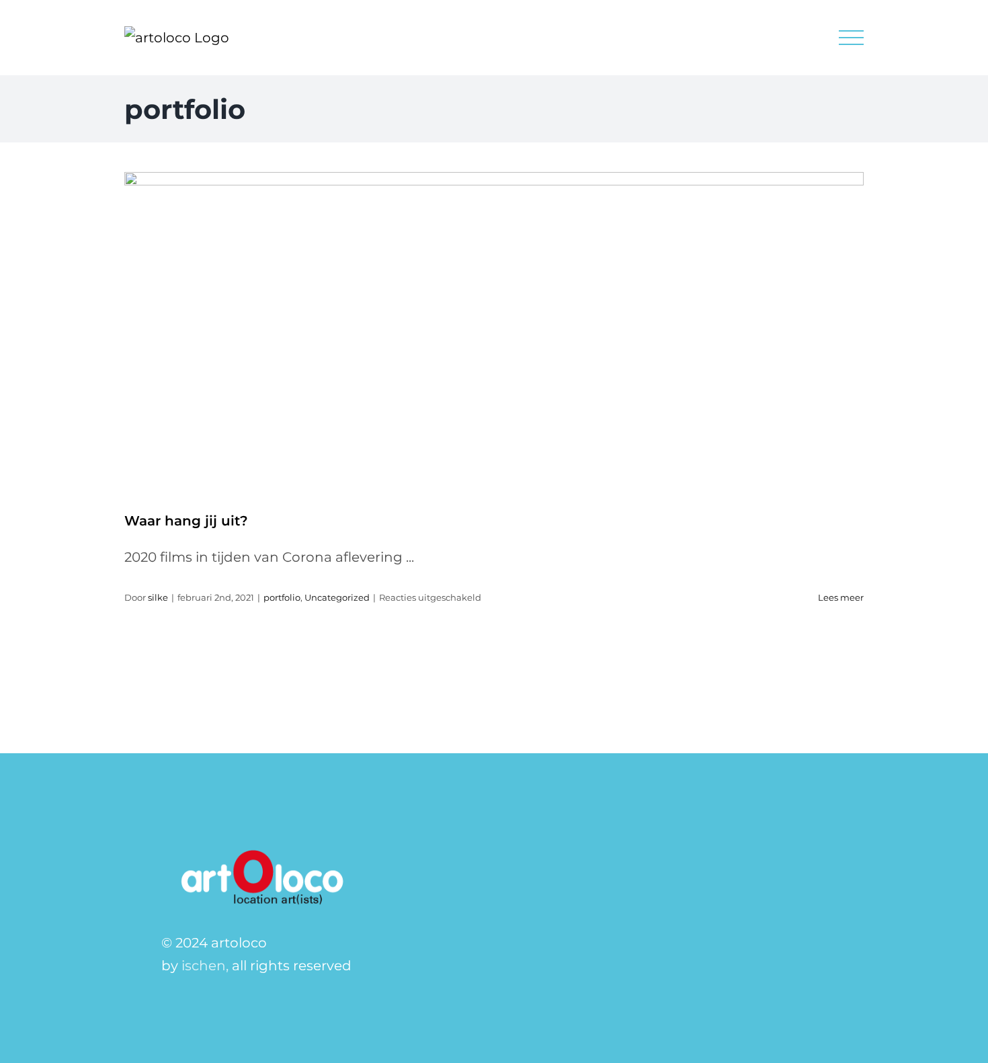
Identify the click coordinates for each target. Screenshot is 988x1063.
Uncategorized (337, 597)
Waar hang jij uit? (186, 521)
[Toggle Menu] (851, 38)
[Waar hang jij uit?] (494, 332)
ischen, (205, 966)
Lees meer (841, 597)
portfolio (281, 597)
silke (158, 597)
